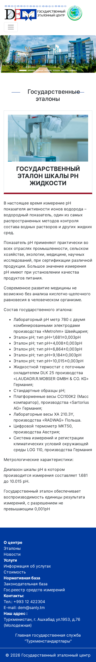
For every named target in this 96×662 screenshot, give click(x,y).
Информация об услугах (27, 566)
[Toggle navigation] (11, 27)
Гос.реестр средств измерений (34, 589)
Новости (12, 554)
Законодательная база (26, 583)
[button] (23, 70)
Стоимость (15, 572)
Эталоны (12, 548)
